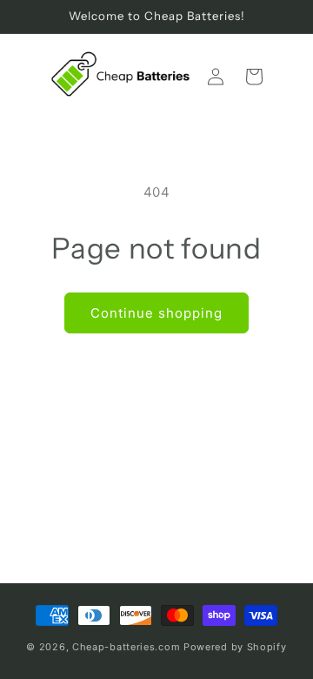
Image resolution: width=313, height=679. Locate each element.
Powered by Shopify (235, 647)
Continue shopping (156, 313)
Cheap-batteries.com (126, 647)
